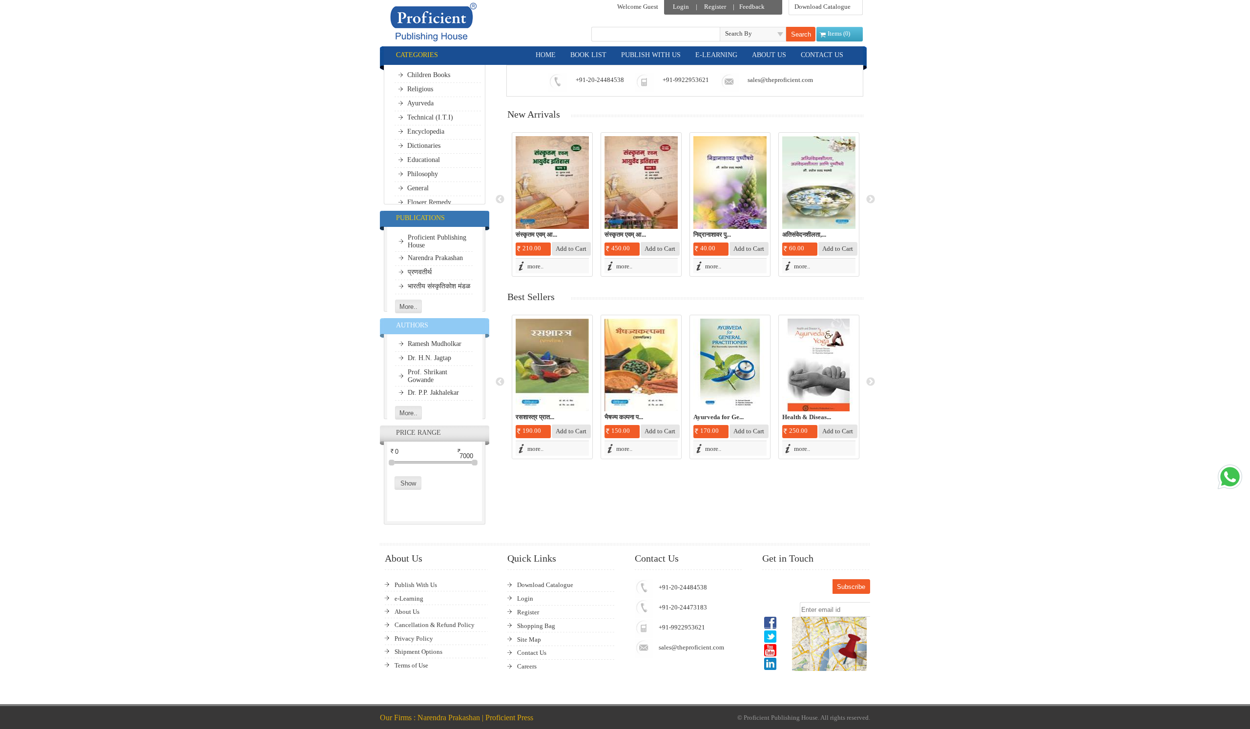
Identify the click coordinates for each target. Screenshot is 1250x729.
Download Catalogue (822, 6)
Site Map (529, 639)
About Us (407, 611)
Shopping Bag (536, 625)
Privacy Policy (414, 638)
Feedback (752, 6)
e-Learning (409, 598)
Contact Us (531, 652)
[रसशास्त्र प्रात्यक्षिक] (552, 365)
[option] (552, 204)
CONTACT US (822, 55)
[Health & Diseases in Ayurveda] (818, 365)
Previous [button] (500, 199)
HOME (546, 55)
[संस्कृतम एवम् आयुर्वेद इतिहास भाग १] (552, 182)
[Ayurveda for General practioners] (730, 365)
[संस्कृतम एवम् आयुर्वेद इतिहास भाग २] (641, 182)
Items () (839, 33)
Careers (527, 666)
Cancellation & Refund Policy (435, 624)
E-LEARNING (716, 55)
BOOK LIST (588, 55)
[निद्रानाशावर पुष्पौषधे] (730, 182)
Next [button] (870, 199)
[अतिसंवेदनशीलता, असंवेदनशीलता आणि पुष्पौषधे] (818, 182)
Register (715, 6)
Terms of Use (411, 665)
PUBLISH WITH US (651, 55)
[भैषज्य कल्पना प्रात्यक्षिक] (641, 365)
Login (681, 6)
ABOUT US (769, 55)
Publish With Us (416, 584)
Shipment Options (418, 651)
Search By (738, 33)
